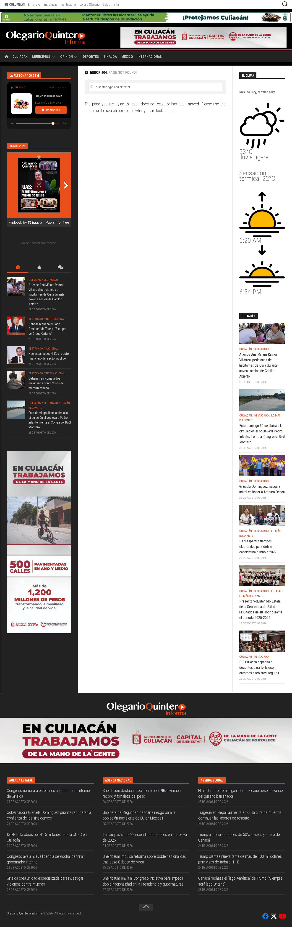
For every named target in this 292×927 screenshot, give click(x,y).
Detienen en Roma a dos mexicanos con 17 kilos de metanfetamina (46, 372)
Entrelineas (50, 4)
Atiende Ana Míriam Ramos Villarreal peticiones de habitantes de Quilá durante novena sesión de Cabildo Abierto (47, 283)
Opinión (66, 46)
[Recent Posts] (17, 257)
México (127, 46)
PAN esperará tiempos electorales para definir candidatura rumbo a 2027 (257, 536)
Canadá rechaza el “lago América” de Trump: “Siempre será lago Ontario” (47, 318)
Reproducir (53, 99)
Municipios (41, 46)
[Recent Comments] (60, 257)
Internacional (150, 46)
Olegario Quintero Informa (24, 857)
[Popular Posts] (39, 257)
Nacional (51, 338)
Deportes (91, 46)
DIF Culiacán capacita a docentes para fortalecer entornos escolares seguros (259, 656)
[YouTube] (282, 860)
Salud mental (111, 4)
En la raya (34, 4)
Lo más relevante (251, 585)
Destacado (51, 269)
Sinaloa (110, 46)
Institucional (68, 4)
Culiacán (20, 46)
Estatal (276, 580)
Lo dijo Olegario (90, 4)
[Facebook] (265, 860)
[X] (274, 860)
